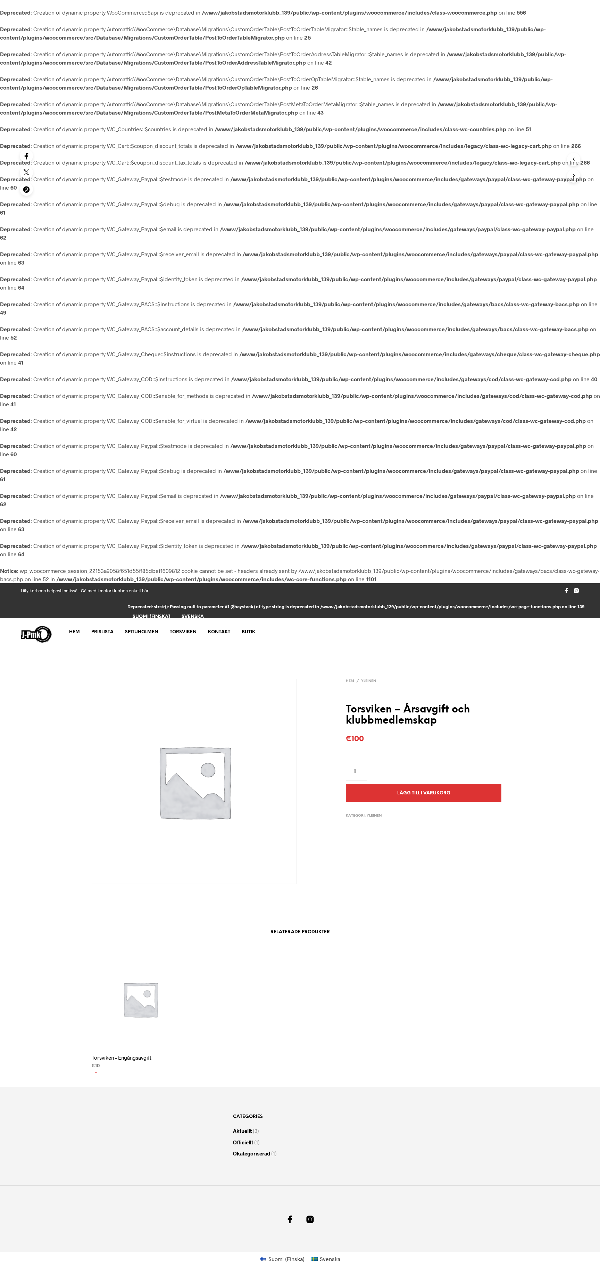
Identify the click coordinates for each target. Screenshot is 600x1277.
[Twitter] (26, 172)
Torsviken (183, 632)
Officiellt (243, 1142)
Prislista (102, 632)
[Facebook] (26, 155)
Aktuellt (242, 1131)
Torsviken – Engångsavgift (121, 1057)
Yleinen (368, 681)
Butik (248, 632)
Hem (74, 632)
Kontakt (219, 632)
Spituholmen (141, 632)
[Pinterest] (26, 189)
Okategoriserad (251, 1153)
